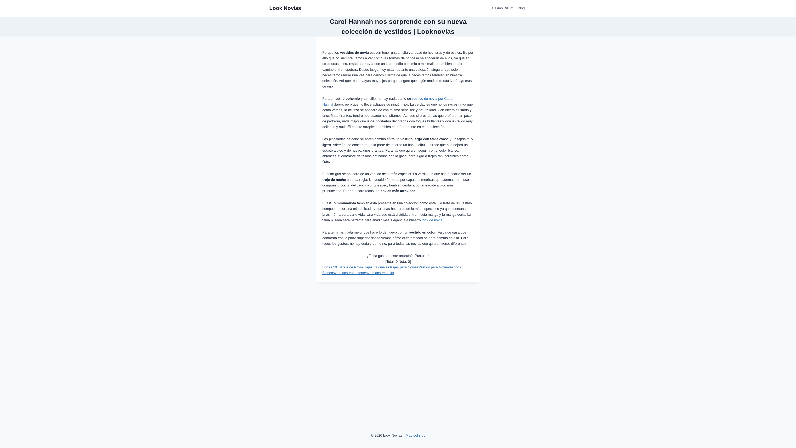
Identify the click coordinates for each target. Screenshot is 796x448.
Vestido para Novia (433, 267)
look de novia (432, 220)
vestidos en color (381, 273)
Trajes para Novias (404, 267)
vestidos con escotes (351, 273)
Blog (521, 8)
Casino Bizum (502, 8)
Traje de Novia (352, 267)
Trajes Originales (376, 267)
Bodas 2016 (331, 267)
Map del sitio (415, 435)
